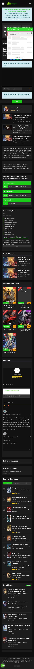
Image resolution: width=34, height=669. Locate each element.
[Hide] (31, 29)
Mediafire (23, 186)
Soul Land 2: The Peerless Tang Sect (20, 562)
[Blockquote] (18, 396)
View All (29, 585)
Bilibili (11, 220)
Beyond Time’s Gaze (18, 536)
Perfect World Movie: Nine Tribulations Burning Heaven (17, 590)
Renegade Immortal (18, 488)
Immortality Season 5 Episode (12, 472)
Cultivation (23, 538)
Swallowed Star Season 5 (20, 544)
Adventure (12, 237)
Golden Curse (16, 553)
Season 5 (11, 226)
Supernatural (26, 540)
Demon (19, 237)
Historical (14, 567)
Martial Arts (19, 540)
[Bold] (5, 396)
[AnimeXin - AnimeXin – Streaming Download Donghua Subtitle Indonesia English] (12, 4)
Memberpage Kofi (17, 19)
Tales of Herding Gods (19, 516)
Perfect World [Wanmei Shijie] (19, 498)
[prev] (6, 102)
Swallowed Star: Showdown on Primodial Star (18, 603)
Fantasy (25, 237)
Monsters (14, 511)
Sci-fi (13, 530)
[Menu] (8, 29)
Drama (28, 490)
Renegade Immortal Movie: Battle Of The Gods (18, 639)
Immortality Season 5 (16, 108)
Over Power (18, 577)
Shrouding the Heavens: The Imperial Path (17, 615)
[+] (20, 396)
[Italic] (7, 396)
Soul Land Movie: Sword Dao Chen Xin (19, 626)
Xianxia (17, 595)
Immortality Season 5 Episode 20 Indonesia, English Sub (24, 271)
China (11, 228)
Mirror (17, 186)
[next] (28, 102)
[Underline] (9, 396)
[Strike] (11, 396)
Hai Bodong (12, 203)
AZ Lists (17, 666)
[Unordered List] (16, 396)
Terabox (11, 186)
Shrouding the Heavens (19, 526)
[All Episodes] (17, 102)
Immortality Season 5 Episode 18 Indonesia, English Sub (24, 260)
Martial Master (16, 573)
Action (5, 237)
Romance (17, 548)
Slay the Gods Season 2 (19, 507)
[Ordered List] (14, 396)
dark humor (19, 557)
